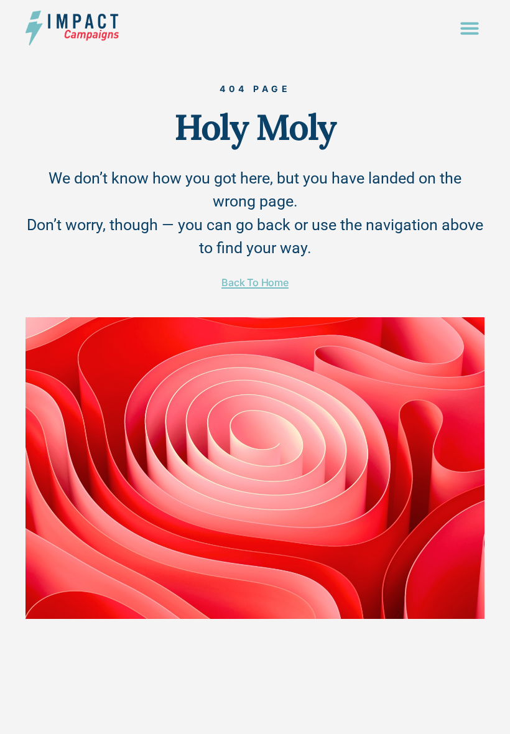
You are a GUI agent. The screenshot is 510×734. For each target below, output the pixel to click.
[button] (469, 28)
